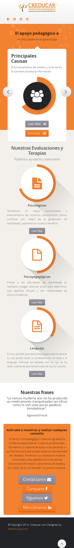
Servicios (34, 133)
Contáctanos (35, 479)
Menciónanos (35, 507)
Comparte (36, 488)
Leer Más (34, 124)
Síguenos (35, 498)
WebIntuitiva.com (18, 528)
